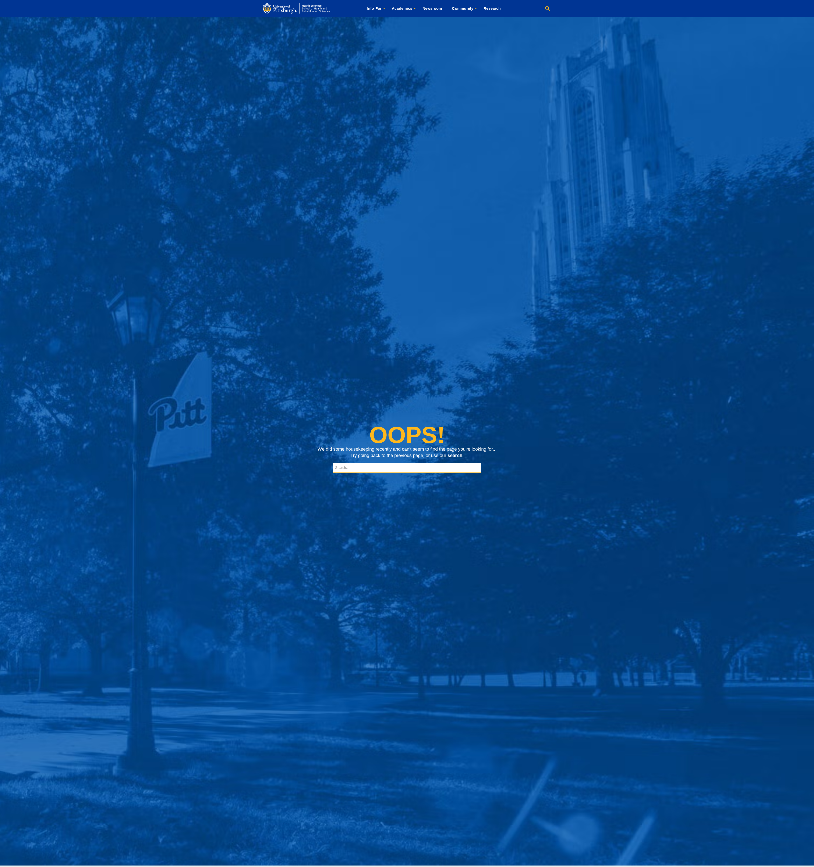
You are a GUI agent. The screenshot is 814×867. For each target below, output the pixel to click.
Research (492, 8)
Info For (374, 8)
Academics (402, 8)
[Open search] (547, 8)
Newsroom (432, 8)
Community (462, 8)
